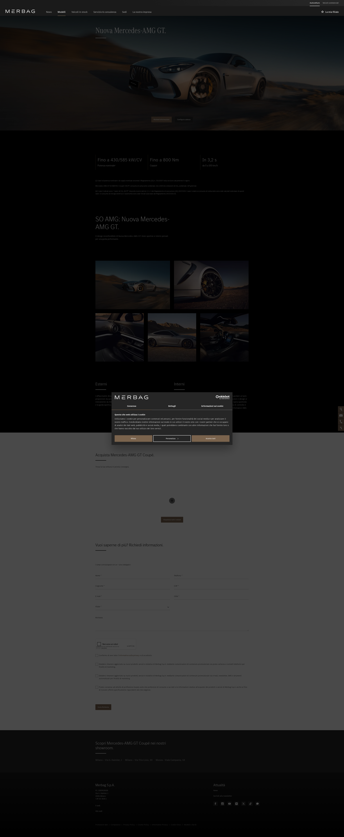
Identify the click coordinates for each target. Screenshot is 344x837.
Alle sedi (98, 811)
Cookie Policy (143, 824)
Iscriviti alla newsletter (222, 796)
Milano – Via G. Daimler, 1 (108, 760)
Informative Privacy (160, 824)
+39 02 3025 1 (101, 798)
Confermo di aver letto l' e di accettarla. (125, 655)
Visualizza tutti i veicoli (172, 520)
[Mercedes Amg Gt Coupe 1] (211, 285)
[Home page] (24, 11)
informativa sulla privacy (129, 655)
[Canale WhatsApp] (257, 804)
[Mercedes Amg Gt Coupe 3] (172, 337)
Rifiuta (133, 438)
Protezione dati (101, 824)
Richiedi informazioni (161, 119)
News (215, 790)
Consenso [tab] (131, 406)
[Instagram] (222, 804)
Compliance (115, 824)
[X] (243, 804)
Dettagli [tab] (172, 406)
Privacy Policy (129, 824)
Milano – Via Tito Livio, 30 (139, 760)
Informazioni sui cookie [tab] (212, 406)
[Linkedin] (236, 804)
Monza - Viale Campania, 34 (170, 760)
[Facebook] (215, 804)
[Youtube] (229, 804)
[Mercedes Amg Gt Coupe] (132, 285)
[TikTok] (250, 804)
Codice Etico (176, 824)
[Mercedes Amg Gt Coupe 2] (119, 337)
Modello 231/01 (190, 824)
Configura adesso (184, 119)
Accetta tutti (210, 438)
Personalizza (170, 438)
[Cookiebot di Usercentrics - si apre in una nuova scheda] (218, 397)
